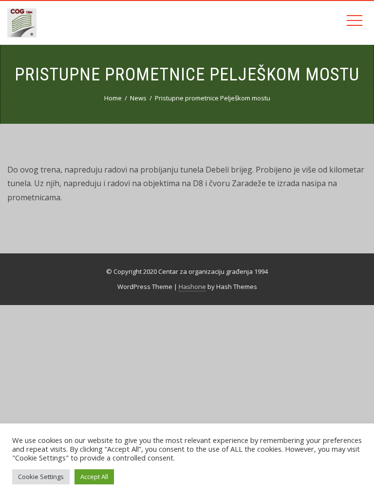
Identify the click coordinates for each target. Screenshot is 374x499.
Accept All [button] (94, 476)
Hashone (192, 286)
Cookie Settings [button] (41, 476)
